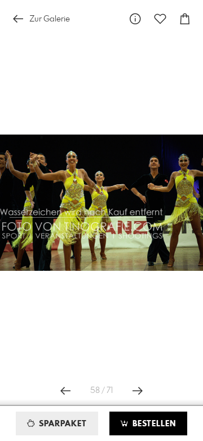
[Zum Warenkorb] (185, 19)
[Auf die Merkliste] (160, 19)
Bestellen (153, 424)
